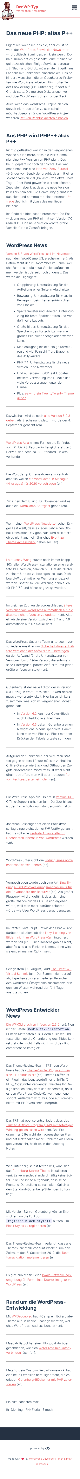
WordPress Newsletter (40, 523)
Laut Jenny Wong (18, 560)
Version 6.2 (29, 713)
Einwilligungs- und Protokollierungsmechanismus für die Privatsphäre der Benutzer (39, 887)
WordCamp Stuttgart (34, 506)
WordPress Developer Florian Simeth (50, 1458)
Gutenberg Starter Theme (31, 1171)
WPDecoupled (22, 1316)
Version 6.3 (29, 724)
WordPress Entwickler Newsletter (44, 50)
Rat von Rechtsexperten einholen (44, 118)
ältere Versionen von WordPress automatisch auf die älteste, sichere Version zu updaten (39, 610)
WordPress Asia (17, 443)
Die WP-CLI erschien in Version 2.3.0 (32, 1024)
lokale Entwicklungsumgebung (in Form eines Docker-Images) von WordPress (39, 1279)
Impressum (42, 1464)
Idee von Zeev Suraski (52, 169)
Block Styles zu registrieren (26, 1226)
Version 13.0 (65, 797)
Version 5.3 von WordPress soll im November (38, 254)
